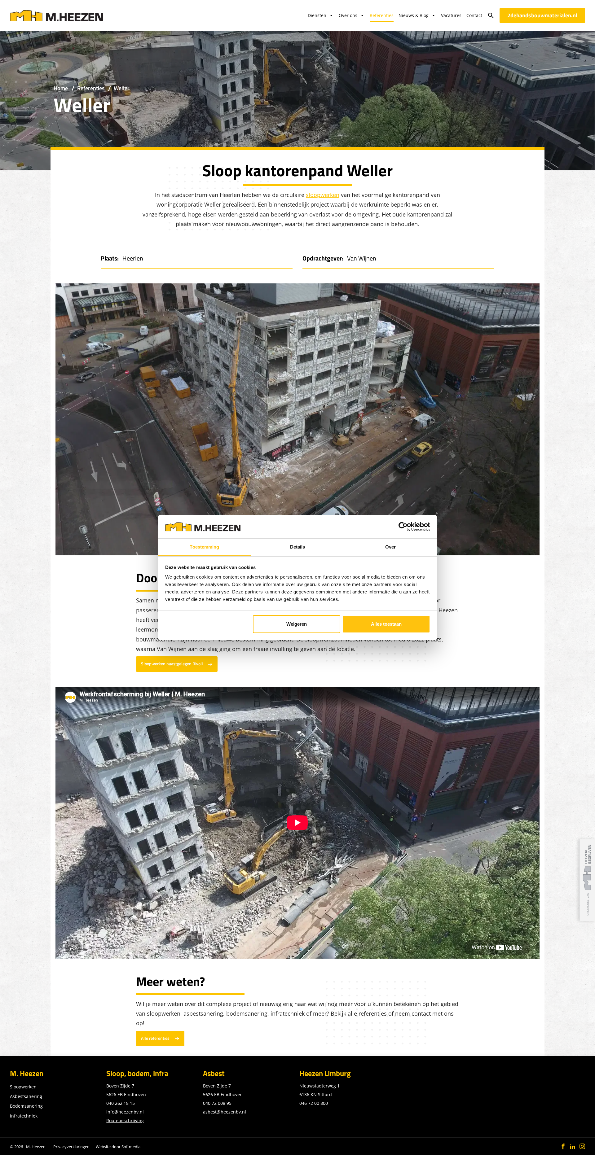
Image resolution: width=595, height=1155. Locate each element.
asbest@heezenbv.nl (224, 1112)
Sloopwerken (23, 1087)
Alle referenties (155, 1038)
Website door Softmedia (118, 1146)
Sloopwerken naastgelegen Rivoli (172, 663)
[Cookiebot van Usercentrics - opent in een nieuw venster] (403, 526)
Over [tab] (390, 546)
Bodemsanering (26, 1106)
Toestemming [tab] (204, 546)
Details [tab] (297, 546)
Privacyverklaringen (71, 1146)
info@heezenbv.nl (125, 1112)
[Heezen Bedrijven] (587, 880)
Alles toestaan (386, 624)
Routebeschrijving (125, 1120)
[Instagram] (582, 1146)
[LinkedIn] (572, 1146)
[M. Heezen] (56, 15)
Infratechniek (23, 1116)
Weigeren (296, 624)
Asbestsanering (26, 1096)
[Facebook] (563, 1146)
